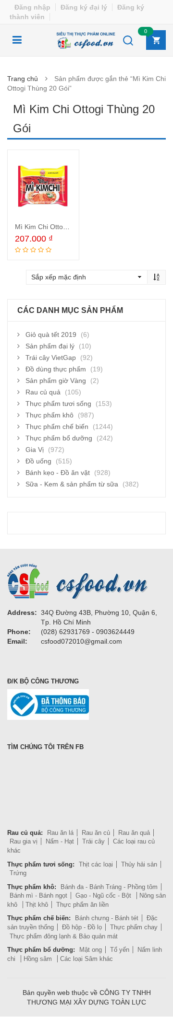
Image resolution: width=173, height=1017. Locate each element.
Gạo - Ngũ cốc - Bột (104, 895)
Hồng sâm (39, 958)
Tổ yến (119, 949)
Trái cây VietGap (50, 357)
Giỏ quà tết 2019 (50, 334)
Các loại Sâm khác (86, 958)
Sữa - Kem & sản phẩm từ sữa (71, 484)
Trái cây (93, 841)
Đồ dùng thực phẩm (55, 369)
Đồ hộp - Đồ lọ (82, 927)
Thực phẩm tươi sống (58, 403)
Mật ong (90, 949)
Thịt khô (36, 904)
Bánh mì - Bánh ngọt (38, 895)
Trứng (18, 873)
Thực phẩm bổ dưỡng (58, 438)
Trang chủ (22, 78)
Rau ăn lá (60, 832)
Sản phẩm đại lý (49, 346)
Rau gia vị (23, 841)
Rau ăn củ (96, 832)
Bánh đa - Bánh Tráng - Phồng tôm (109, 886)
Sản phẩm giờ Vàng (55, 380)
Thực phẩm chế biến (56, 426)
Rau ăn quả (134, 832)
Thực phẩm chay (134, 927)
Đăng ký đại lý (84, 7)
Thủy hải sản (139, 864)
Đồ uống (38, 461)
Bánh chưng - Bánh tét (106, 918)
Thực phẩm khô (49, 415)
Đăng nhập (32, 7)
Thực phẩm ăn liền (82, 904)
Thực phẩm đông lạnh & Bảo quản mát (64, 936)
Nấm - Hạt (60, 841)
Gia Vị (34, 449)
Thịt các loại (96, 864)
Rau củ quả (43, 392)
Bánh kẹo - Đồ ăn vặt (57, 472)
